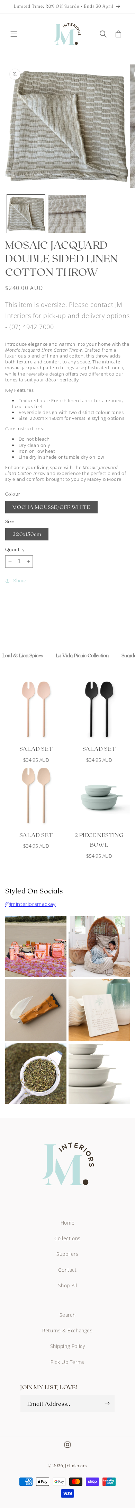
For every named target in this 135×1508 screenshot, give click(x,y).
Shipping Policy (67, 1346)
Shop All (67, 1285)
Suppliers (67, 1254)
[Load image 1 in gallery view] (26, 214)
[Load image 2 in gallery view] (67, 214)
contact (101, 304)
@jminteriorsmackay (30, 903)
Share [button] (19, 580)
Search (68, 1315)
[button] (13, 34)
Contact (67, 1270)
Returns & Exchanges (67, 1330)
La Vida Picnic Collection (82, 655)
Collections (67, 1238)
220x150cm (26, 534)
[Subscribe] (107, 1403)
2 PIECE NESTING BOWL (99, 839)
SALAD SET (36, 748)
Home (67, 1222)
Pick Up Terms (67, 1362)
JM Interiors (76, 1465)
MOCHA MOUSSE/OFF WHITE (51, 507)
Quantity (15, 549)
